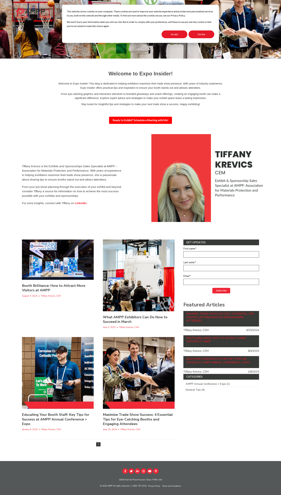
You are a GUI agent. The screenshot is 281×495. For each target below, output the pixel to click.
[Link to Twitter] (131, 471)
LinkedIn (80, 203)
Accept (174, 34)
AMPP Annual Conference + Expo (208, 384)
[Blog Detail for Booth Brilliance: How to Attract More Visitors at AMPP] (58, 260)
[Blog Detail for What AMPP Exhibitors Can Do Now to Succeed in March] (139, 275)
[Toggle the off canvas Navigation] (262, 11)
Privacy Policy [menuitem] (154, 486)
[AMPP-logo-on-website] (30, 11)
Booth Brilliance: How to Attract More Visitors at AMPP (53, 288)
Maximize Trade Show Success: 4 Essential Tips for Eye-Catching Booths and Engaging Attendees (138, 419)
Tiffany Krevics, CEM (51, 295)
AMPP (110, 486)
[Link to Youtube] (150, 471)
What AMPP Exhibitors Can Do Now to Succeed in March (135, 319)
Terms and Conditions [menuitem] (171, 486)
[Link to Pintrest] (156, 471)
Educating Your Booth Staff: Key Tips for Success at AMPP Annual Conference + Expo (55, 419)
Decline (201, 34)
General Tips (195, 389)
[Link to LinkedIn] (137, 471)
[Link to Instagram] (143, 471)
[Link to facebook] (125, 471)
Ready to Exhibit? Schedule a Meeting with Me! (140, 120)
